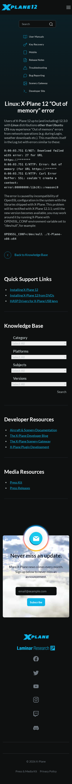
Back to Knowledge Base (31, 255)
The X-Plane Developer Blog (29, 436)
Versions (20, 378)
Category (20, 337)
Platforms (20, 351)
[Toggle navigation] (68, 7)
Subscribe (36, 602)
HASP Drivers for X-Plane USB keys (34, 301)
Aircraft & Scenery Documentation (33, 430)
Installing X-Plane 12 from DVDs (32, 295)
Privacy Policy (48, 771)
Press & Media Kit (26, 771)
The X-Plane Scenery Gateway (30, 441)
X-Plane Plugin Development (29, 447)
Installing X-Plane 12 (24, 290)
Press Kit (16, 482)
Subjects (19, 365)
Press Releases (20, 488)
